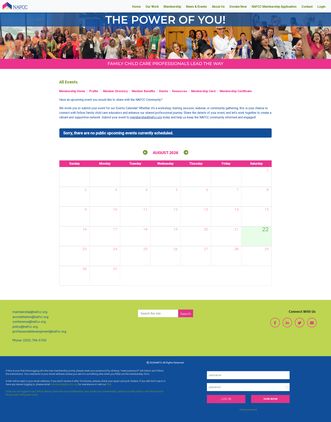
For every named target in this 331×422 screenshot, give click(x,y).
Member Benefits (143, 91)
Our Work (152, 6)
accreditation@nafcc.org (30, 317)
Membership (172, 6)
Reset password (248, 409)
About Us (218, 6)
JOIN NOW (270, 398)
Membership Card (203, 91)
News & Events (196, 6)
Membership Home (72, 91)
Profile (93, 91)
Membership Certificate (236, 91)
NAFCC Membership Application (274, 6)
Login (321, 6)
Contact (307, 6)
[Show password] (286, 387)
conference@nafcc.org (29, 322)
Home (136, 6)
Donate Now (238, 6)
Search (185, 314)
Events (163, 91)
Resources (179, 91)
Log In (226, 399)
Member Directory (115, 91)
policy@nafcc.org (25, 327)
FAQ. (109, 384)
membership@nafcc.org (29, 312)
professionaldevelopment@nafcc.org (39, 331)
